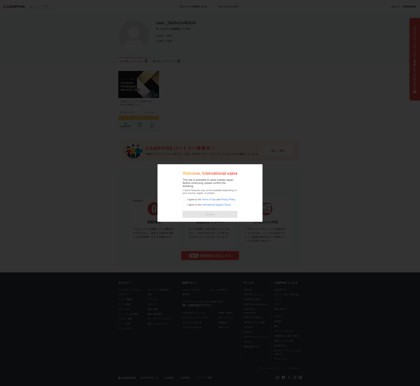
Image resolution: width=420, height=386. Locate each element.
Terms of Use (209, 199)
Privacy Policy (228, 199)
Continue (210, 214)
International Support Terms (216, 204)
